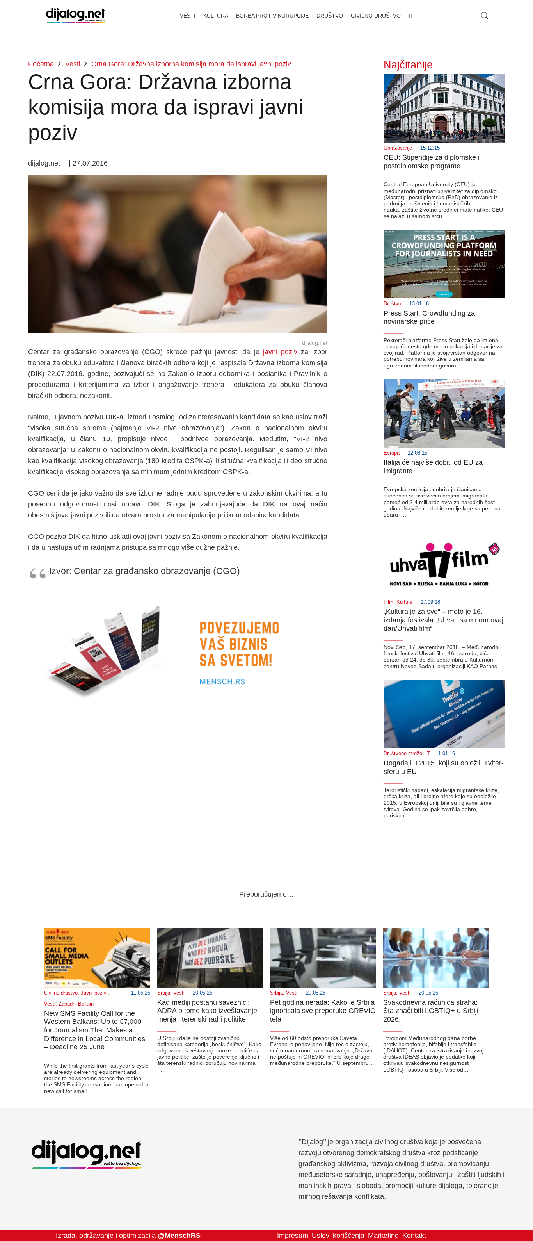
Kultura (404, 602)
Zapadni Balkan (76, 1004)
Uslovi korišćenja (338, 1235)
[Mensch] (177, 595)
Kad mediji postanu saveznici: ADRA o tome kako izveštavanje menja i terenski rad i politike (207, 1011)
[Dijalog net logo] (75, 15)
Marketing (383, 1235)
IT (427, 753)
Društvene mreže (403, 753)
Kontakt (414, 1235)
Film (388, 602)
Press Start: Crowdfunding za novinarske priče (429, 317)
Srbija (163, 993)
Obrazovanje (398, 148)
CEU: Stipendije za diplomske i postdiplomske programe (432, 161)
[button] (484, 15)
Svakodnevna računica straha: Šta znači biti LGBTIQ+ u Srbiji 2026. (430, 1011)
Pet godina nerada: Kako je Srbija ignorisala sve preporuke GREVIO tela (323, 1011)
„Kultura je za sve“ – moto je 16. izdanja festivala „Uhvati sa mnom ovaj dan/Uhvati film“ (443, 620)
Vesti (49, 1004)
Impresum (292, 1235)
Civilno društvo (61, 993)
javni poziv (280, 352)
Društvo (392, 304)
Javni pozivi (94, 993)
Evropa (392, 453)
